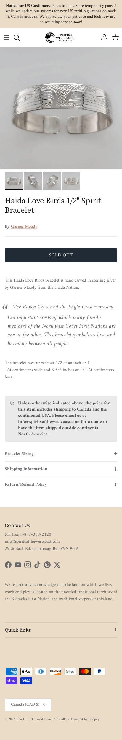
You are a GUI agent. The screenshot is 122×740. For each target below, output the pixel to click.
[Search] (19, 37)
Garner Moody (24, 227)
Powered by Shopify (85, 719)
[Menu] (6, 37)
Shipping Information (26, 469)
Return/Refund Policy (26, 485)
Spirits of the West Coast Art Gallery (43, 719)
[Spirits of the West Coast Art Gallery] (61, 37)
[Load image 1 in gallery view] (61, 108)
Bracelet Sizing (19, 454)
